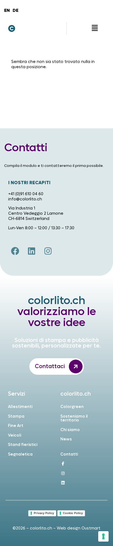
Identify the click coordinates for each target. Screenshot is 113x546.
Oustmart (90, 528)
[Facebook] (15, 251)
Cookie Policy (73, 513)
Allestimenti (20, 406)
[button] (94, 28)
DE (15, 10)
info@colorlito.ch (25, 199)
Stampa (16, 416)
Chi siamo (70, 429)
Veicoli (14, 435)
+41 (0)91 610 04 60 (25, 194)
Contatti (69, 454)
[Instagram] (48, 251)
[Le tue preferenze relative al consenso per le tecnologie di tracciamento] (103, 536)
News (66, 439)
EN (7, 10)
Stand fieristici (22, 444)
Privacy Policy (44, 513)
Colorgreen (72, 406)
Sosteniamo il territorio (74, 418)
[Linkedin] (31, 251)
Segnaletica (20, 454)
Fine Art (15, 425)
